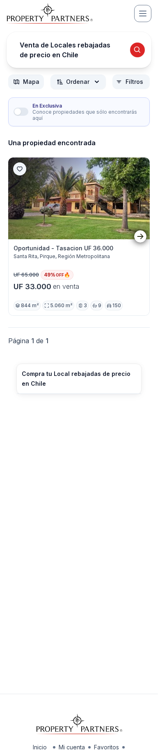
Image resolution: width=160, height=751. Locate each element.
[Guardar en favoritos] (19, 168)
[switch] (21, 112)
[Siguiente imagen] (140, 236)
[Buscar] (137, 50)
